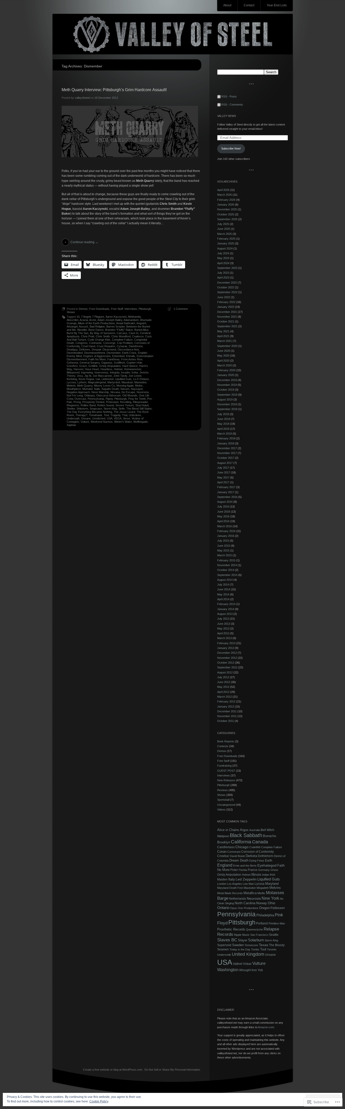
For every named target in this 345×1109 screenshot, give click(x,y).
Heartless (106, 369)
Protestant (112, 402)
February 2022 (226, 302)
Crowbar (223, 856)
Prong (77, 402)
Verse (126, 418)
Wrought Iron (248, 970)
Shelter (71, 408)
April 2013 (223, 633)
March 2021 (224, 340)
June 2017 (223, 472)
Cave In (133, 333)
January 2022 (225, 306)
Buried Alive (141, 329)
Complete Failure (122, 339)
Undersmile (224, 954)
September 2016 (227, 496)
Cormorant (233, 851)
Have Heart (92, 369)
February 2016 (226, 531)
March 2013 (224, 638)
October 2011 (225, 720)
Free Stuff (117, 308)
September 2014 (227, 574)
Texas (263, 945)
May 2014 (223, 594)
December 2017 (227, 448)
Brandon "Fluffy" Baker (119, 329)
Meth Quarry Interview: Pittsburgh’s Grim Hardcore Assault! (114, 90)
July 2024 (223, 253)
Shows (71, 312)
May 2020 (223, 355)
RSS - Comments (232, 104)
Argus (244, 830)
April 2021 (223, 336)
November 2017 (227, 453)
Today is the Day (240, 949)
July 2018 (223, 414)
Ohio (271, 903)
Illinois (256, 874)
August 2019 (225, 399)
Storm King (110, 408)
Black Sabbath (246, 835)
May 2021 (223, 331)
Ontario (223, 908)
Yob (260, 970)
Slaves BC (227, 940)
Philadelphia (265, 915)
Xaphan (71, 424)
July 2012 (223, 677)
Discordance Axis (128, 349)
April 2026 (223, 189)
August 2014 (225, 579)
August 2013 (225, 613)
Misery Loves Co (104, 385)
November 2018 (227, 404)
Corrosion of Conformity (257, 851)
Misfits (261, 893)
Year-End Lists (277, 5)
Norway (261, 903)
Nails (97, 388)
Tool (106, 415)
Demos (83, 308)
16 (78, 316)
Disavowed (109, 349)
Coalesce (138, 336)
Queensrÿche (254, 929)
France (252, 870)
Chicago (242, 847)
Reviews (222, 790)
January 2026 (225, 204)
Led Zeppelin (246, 879)
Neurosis (254, 898)
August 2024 (225, 248)
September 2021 (227, 326)
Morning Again (125, 385)
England (224, 865)
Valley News (226, 115)
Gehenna (72, 362)
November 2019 (227, 384)
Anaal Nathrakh (125, 323)
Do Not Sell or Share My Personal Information (172, 1069)
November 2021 (227, 316)
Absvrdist (72, 319)
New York (270, 898)
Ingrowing (87, 372)
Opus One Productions (244, 908)
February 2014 (226, 604)
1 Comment (181, 308)
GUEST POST (226, 770)
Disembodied (75, 352)
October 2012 (225, 662)
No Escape (128, 392)
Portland (262, 923)
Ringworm (73, 405)
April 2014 (223, 599)
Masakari (127, 382)
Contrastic (95, 342)
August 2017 (225, 462)
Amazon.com (266, 1027)
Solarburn (256, 940)
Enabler (142, 352)
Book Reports (225, 741)
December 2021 (227, 311)
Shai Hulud (142, 405)
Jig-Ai (87, 375)
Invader (125, 372)
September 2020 (227, 345)
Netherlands (237, 898)
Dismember (113, 352)
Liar (98, 379)
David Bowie (237, 856)
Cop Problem (125, 342)
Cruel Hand (88, 346)
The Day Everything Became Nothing (89, 411)
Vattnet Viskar (242, 964)
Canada (260, 841)
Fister (234, 870)
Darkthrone (136, 346)
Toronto (271, 949)
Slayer (242, 940)
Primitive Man (276, 923)
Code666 (254, 847)
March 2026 (224, 194)
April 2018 (223, 428)
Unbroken (135, 415)
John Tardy (120, 375)
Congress (82, 342)
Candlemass (226, 847)
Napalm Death (110, 388)
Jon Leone (135, 375)
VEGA (117, 418)
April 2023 (223, 277)
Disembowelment (94, 352)
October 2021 (225, 321)
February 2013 (226, 643)
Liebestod (107, 379)
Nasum (124, 388)
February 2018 (226, 438)
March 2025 (224, 233)
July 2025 (223, 223)
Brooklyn (223, 842)
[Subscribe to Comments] (219, 104)
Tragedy (115, 415)
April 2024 (223, 263)
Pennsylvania (96, 398)
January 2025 (225, 243)
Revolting (125, 402)
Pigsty (109, 398)
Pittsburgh (145, 308)
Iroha (135, 372)
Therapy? (81, 415)
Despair (96, 349)
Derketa (251, 856)
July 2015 (223, 540)
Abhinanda (134, 316)
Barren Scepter (115, 326)
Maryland (272, 884)
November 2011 (227, 716)
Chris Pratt (87, 336)
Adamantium (131, 319)
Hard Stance (130, 365)
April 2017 (223, 482)
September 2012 (227, 667)
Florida (243, 869)
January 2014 (225, 609)
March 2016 (224, 526)
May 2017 (223, 477)
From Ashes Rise (131, 359)
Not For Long (75, 395)
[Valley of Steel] (173, 34)
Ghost (274, 869)
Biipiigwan (223, 836)
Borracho (269, 836)
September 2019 (227, 394)
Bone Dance (96, 329)
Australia (254, 829)
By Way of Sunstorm (102, 333)
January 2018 (225, 443)
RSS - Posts (229, 96)
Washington (227, 969)
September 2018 (227, 409)
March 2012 (224, 696)
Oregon (264, 908)
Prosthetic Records (231, 929)
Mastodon (140, 382)
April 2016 (223, 521)
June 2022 (223, 297)
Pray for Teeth (137, 398)
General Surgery (90, 362)
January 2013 (225, 647)
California (241, 841)
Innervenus (101, 372)
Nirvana (115, 392)
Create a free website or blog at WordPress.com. (113, 1069)
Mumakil (87, 388)
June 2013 (223, 623)
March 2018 (224, 433)
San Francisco (259, 934)
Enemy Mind (74, 356)
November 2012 (227, 657)
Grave (83, 365)
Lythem (81, 382)
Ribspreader (140, 402)
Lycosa (71, 382)
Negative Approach (78, 392)
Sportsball (223, 799)
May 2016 (223, 516)
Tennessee (251, 945)
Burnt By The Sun (77, 333)
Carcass (122, 333)
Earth (268, 860)
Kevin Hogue (86, 379)
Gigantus (106, 362)
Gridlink (93, 365)
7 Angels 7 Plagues (92, 316)
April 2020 (223, 360)
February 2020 (226, 370)
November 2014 (227, 565)
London (221, 883)
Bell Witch (267, 830)
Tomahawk (95, 415)
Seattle (274, 935)
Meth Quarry (84, 385)
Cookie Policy (98, 1101)
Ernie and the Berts (245, 865)
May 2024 (223, 258)
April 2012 (223, 691)
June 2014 (223, 589)
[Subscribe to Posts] (219, 96)
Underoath (73, 418)
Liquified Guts (123, 379)
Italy (231, 879)
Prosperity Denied (93, 402)
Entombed (118, 356)
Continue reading (84, 242)
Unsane (86, 418)
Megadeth (263, 887)
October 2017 (225, 457)
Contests (222, 746)
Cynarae (122, 346)
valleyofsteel (82, 97)
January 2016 (225, 535)
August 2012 (225, 672)
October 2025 (225, 214)
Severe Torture (124, 405)
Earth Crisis (129, 352)
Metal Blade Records (230, 893)
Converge (109, 342)
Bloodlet (82, 329)
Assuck (83, 326)
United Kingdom (248, 954)
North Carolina (245, 903)
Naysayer (137, 388)
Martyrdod (113, 382)
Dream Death (239, 860)
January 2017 (225, 492)
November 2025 (227, 209)
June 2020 (223, 350)
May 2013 (223, 628)
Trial (124, 415)
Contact (249, 5)
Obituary (89, 395)
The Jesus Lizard (124, 411)
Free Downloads (99, 308)
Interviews (131, 308)
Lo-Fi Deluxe (141, 379)
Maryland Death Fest (230, 887)
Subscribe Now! (231, 148)
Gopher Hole (134, 362)
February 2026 (226, 199)
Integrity (114, 372)
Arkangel (72, 326)
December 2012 (227, 652)
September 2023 (227, 267)
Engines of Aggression (97, 356)
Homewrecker (132, 369)
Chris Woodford (121, 336)
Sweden (238, 945)
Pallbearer (277, 908)
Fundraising (224, 765)
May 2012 (223, 686)
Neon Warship (100, 392)
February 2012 (226, 701)
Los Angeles (234, 883)
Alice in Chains (228, 830)
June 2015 (223, 545)
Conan (222, 851)
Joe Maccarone (102, 375)
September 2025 (227, 219)
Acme (92, 319)
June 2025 (223, 228)
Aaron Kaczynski (116, 316)
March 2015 (224, 555)
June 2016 (223, 511)
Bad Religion (97, 326)
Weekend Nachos (102, 421)
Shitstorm (82, 408)
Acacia (84, 319)
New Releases (226, 780)
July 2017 (223, 467)
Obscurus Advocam (108, 395)
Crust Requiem (106, 346)
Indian (265, 874)
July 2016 (223, 506)
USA (109, 418)
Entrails (130, 356)
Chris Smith (103, 336)
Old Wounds (129, 395)
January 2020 (225, 374)
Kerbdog (72, 379)
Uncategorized (226, 804)
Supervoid (224, 945)
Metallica (250, 893)
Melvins (275, 888)
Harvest (78, 369)
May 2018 (223, 423)
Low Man (248, 883)
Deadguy (72, 349)
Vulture (85, 421)
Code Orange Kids (99, 339)
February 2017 (226, 487)
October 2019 (225, 389)
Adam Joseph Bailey (109, 319)
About (227, 5)
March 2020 (224, 365)
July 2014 (223, 584)
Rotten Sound (105, 405)
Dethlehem (265, 856)
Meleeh (71, 385)
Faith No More (97, 359)
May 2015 (223, 550)
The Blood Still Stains (139, 408)
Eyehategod (267, 865)
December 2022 (227, 282)
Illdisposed (73, 372)
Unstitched (98, 418)
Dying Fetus (256, 860)
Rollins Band (88, 405)
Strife (121, 408)
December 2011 (227, 711)
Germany (264, 869)
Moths (139, 385)
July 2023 (223, 272)
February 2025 (226, 238)
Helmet (118, 369)
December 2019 (227, 380)
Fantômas (113, 359)
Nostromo (143, 392)
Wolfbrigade (140, 421)
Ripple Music (242, 934)
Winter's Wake (123, 421)
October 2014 (225, 569)
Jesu (80, 375)
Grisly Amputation (110, 365)
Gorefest (72, 365)
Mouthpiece (74, 388)
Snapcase (96, 408)
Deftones (84, 349)
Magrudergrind (97, 382)
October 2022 (225, 287)
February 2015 (226, 560)
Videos (221, 809)
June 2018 (223, 418)
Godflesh (119, 362)
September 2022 (227, 292)
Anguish (141, 323)
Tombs (255, 949)
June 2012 (223, 682)
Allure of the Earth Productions (96, 323)
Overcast (80, 398)
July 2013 (223, 618)
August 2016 (225, 501)
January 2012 (225, 706)
